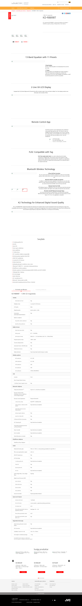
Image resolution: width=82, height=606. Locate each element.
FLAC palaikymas (18, 370)
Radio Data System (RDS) (19, 330)
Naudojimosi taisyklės (36, 602)
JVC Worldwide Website (35, 599)
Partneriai (67, 4)
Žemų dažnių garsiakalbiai (39, 590)
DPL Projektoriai (52, 585)
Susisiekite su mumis (60, 4)
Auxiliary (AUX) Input (19, 500)
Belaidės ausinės (14, 584)
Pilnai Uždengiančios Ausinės (16, 587)
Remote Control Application (19, 398)
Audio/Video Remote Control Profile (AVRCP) (20, 409)
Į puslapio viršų (41, 593)
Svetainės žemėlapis (29, 602)
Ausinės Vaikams (25, 584)
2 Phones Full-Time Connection (20, 419)
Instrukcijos (25, 41)
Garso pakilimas (18, 490)
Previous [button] (13, 561)
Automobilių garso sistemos (21, 10)
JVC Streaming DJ (17, 422)
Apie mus (54, 4)
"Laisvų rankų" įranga (19, 401)
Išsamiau (23, 572)
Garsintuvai (37, 588)
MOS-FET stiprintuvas (18, 455)
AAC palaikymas (18, 367)
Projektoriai (52, 581)
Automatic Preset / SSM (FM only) (20, 345)
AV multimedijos (37, 584)
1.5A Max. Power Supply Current (20, 383)
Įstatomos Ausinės (15, 588)
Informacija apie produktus (47, 4)
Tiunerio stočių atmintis (18, 342)
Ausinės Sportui (14, 585)
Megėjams (13, 10)
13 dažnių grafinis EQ (19, 461)
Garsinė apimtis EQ (18, 467)
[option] (23, 564)
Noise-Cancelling (14, 590)
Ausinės (13, 581)
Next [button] (69, 561)
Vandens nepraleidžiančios (39, 587)
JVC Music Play (51, 195)
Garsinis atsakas (18, 487)
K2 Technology (17, 458)
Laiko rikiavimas (18, 481)
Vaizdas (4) (17, 41)
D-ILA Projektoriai (53, 584)
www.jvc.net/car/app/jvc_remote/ (59, 141)
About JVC (14, 599)
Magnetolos (29, 10)
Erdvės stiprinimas (18, 484)
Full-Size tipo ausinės (26, 585)
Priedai (46, 584)
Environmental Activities (23, 599)
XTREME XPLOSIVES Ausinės (27, 587)
